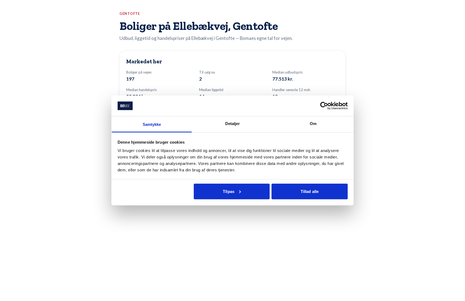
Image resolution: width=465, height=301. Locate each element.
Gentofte (129, 14)
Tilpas (228, 191)
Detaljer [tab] (232, 123)
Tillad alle (310, 191)
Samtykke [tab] (152, 124)
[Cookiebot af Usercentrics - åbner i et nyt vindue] (324, 106)
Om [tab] (313, 123)
